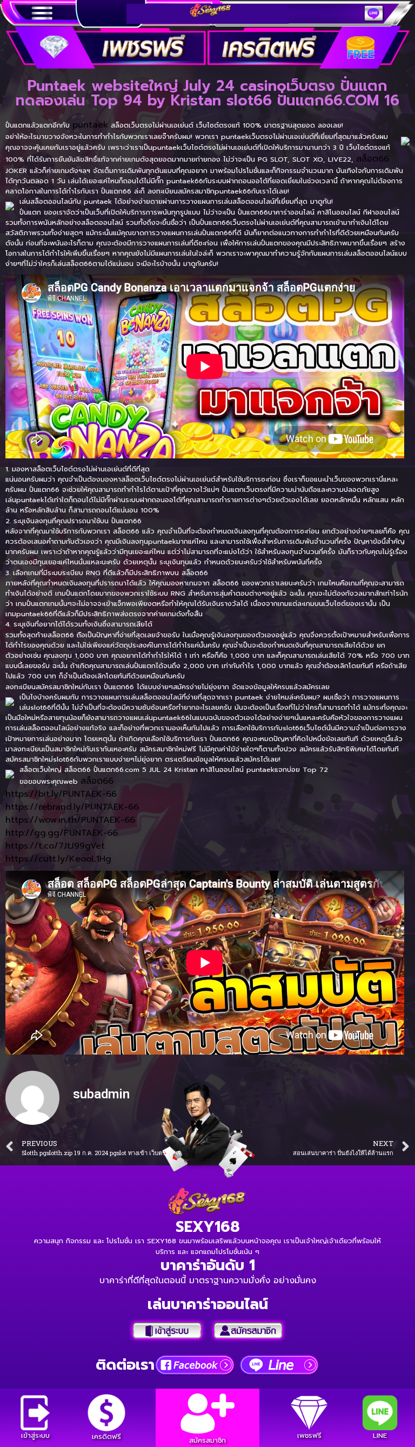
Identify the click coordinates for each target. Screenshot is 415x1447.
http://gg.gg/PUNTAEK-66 (61, 832)
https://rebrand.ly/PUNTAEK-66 (72, 807)
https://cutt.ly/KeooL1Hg (58, 858)
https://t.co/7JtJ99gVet (55, 845)
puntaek (90, 124)
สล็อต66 (372, 158)
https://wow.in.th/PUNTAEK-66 (70, 819)
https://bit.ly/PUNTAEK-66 (61, 794)
